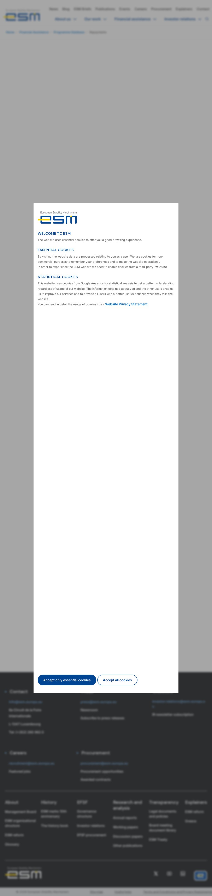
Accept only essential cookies (67, 680)
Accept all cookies (117, 680)
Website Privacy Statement (126, 304)
